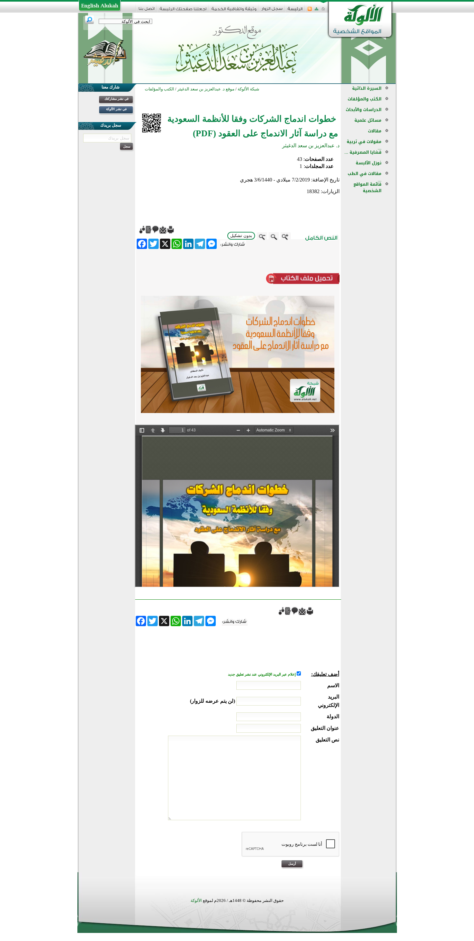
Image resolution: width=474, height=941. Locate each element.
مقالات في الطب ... (364, 177)
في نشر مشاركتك (116, 98)
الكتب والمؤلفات (364, 99)
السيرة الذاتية (366, 88)
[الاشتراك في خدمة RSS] (309, 10)
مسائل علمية (367, 120)
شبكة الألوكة (248, 89)
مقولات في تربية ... (364, 145)
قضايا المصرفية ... (362, 152)
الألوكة (196, 900)
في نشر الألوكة (116, 109)
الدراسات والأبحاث (363, 110)
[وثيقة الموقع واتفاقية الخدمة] (234, 11)
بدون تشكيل (241, 235)
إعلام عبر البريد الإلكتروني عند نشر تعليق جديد (262, 674)
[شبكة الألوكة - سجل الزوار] (272, 10)
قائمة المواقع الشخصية (367, 187)
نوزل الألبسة (368, 163)
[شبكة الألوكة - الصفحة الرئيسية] (295, 11)
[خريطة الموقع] (316, 10)
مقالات (374, 131)
